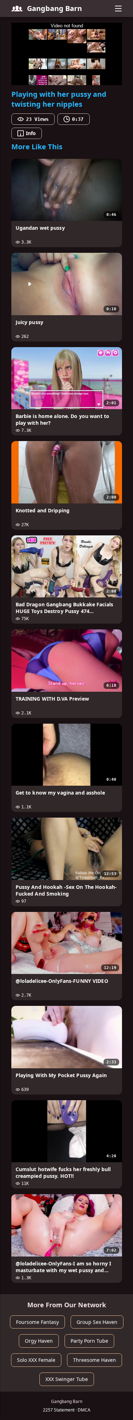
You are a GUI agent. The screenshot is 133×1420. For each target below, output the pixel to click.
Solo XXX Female (36, 1360)
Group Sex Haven (97, 1322)
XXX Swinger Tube (66, 1379)
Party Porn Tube (89, 1340)
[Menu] (118, 8)
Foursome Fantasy (37, 1322)
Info (31, 133)
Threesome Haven (94, 1360)
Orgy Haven (39, 1340)
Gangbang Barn (54, 8)
